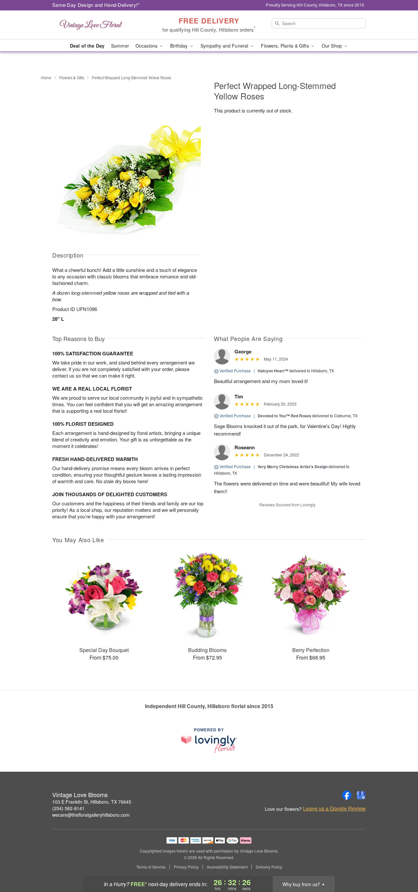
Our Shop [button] (332, 45)
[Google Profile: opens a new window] (361, 795)
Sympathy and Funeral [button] (225, 45)
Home (46, 77)
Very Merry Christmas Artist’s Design (293, 466)
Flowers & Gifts (71, 77)
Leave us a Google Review (334, 808)
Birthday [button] (179, 45)
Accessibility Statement (227, 867)
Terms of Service (151, 867)
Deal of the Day (87, 45)
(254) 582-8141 (68, 808)
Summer (120, 45)
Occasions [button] (147, 45)
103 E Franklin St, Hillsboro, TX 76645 (91, 801)
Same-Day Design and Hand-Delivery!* (96, 4)
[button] (401, 864)
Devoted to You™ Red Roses (284, 416)
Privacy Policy (186, 867)
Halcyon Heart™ (273, 371)
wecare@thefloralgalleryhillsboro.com (91, 814)
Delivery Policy (269, 867)
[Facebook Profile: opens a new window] (346, 795)
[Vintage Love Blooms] (99, 25)
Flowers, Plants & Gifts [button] (285, 45)
